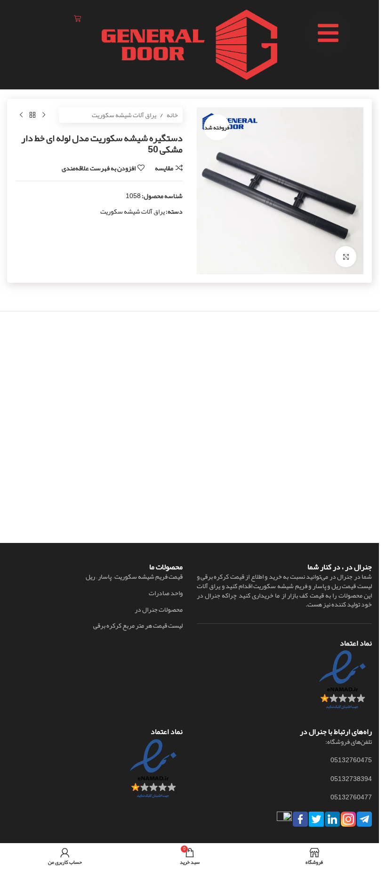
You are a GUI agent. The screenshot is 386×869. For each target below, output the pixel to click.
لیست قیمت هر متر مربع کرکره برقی (138, 625)
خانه (172, 115)
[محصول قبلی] (43, 115)
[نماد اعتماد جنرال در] (153, 771)
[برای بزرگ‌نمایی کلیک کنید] (345, 256)
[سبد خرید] (77, 18)
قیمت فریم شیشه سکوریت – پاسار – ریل (134, 577)
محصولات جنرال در (159, 609)
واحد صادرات (166, 593)
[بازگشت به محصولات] (32, 115)
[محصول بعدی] (21, 115)
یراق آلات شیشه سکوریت (124, 115)
